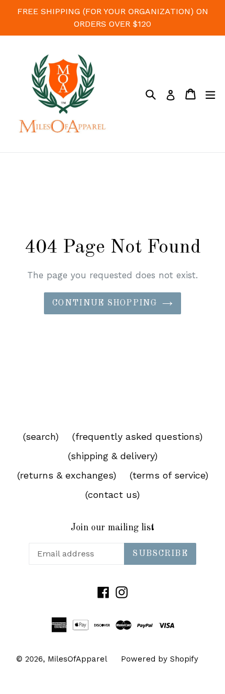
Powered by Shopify (159, 659)
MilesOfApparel (77, 659)
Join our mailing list (112, 527)
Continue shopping (104, 303)
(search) (41, 436)
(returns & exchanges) (66, 475)
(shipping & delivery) (113, 455)
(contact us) (112, 494)
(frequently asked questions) (137, 436)
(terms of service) (169, 475)
